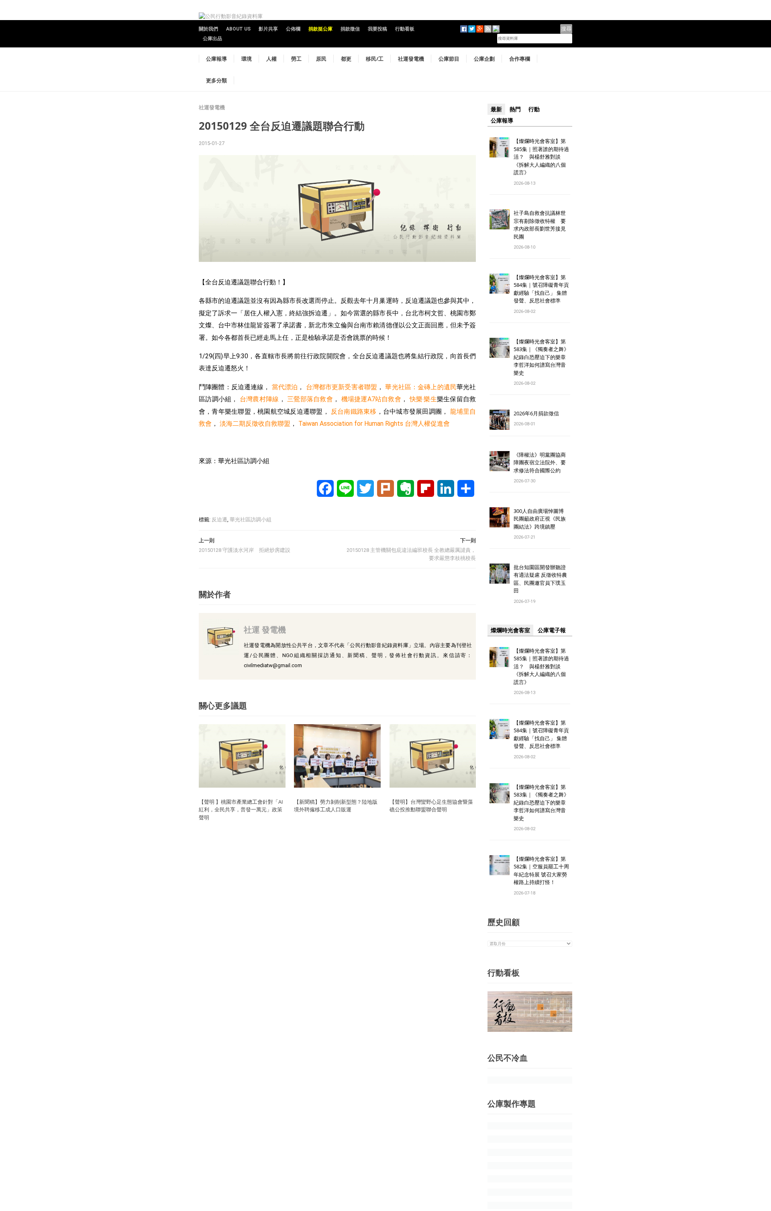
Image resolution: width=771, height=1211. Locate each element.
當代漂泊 (285, 387)
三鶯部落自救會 (310, 399)
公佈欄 (293, 29)
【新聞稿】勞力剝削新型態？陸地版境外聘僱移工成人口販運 (335, 805)
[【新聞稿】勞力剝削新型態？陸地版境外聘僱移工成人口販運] (337, 756)
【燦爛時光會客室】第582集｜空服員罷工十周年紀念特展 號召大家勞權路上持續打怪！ (541, 870)
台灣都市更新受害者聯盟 (341, 387)
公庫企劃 (484, 58)
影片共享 (268, 29)
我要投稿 (377, 29)
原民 (321, 58)
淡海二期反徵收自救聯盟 (255, 423)
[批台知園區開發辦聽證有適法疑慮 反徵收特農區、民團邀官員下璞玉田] (500, 573)
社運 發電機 (265, 629)
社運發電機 (411, 58)
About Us (238, 29)
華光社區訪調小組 (250, 520)
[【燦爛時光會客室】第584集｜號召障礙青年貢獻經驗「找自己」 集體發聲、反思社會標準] (500, 283)
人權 (271, 58)
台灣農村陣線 (259, 399)
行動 (534, 109)
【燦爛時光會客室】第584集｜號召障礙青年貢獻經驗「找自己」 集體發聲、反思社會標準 (541, 289)
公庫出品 (212, 38)
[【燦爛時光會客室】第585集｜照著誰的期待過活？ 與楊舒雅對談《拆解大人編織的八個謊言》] (500, 147)
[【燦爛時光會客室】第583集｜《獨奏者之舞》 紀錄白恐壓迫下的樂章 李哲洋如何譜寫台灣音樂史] (500, 347)
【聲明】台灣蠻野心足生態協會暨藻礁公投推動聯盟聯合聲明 (431, 805)
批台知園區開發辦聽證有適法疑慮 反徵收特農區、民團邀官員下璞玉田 (540, 579)
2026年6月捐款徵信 (536, 413)
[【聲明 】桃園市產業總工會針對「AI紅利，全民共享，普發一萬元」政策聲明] (242, 756)
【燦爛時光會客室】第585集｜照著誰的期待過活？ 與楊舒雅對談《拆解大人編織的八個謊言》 (541, 156)
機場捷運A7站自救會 (371, 399)
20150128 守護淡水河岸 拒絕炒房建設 (244, 550)
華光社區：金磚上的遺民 (421, 387)
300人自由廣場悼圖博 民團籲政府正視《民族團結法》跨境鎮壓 (541, 518)
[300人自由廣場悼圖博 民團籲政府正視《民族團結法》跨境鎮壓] (500, 517)
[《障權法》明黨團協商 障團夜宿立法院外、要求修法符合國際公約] (500, 460)
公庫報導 (216, 58)
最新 (496, 109)
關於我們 (208, 29)
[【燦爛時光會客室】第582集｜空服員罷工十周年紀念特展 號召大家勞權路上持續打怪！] (500, 865)
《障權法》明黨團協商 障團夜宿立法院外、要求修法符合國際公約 (542, 462)
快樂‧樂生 (423, 399)
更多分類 (216, 80)
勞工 (296, 58)
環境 (246, 58)
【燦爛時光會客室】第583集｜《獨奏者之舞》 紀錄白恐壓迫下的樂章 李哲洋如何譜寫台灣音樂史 (541, 357)
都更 (346, 58)
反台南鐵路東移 (354, 411)
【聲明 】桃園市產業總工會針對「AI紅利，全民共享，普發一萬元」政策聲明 (241, 809)
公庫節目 (449, 58)
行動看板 (404, 29)
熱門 (515, 109)
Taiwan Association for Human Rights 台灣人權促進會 (374, 423)
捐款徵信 (350, 29)
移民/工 (374, 58)
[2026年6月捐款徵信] (500, 419)
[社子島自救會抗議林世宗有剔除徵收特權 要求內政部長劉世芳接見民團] (500, 219)
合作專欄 (519, 58)
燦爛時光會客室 (510, 630)
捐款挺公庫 (320, 29)
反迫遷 (219, 520)
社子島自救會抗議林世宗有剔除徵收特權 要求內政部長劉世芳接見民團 (540, 224)
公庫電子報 (552, 630)
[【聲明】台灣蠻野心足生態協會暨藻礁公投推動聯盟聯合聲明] (433, 756)
